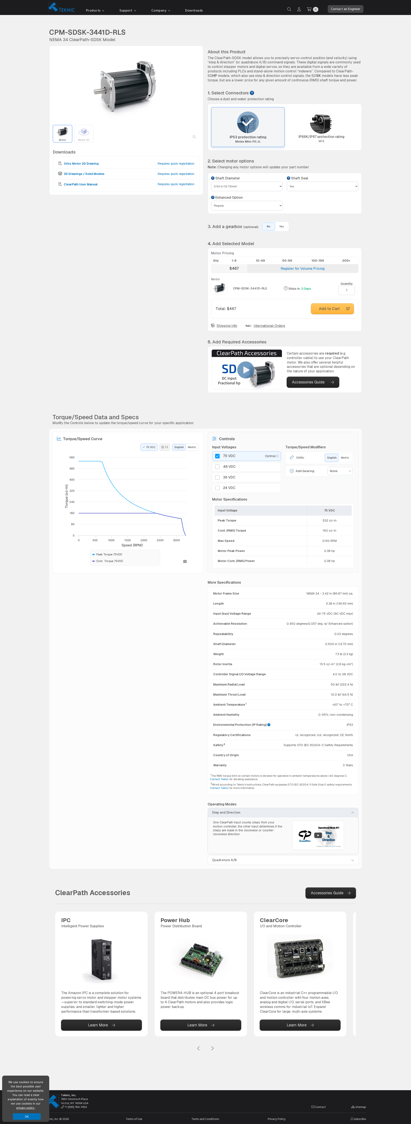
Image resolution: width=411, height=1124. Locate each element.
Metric (192, 447)
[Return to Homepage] (60, 8)
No (268, 226)
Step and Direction (226, 812)
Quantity (347, 284)
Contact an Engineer (345, 9)
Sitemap (360, 1107)
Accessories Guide (308, 382)
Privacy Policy (277, 1119)
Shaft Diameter (227, 178)
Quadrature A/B (224, 860)
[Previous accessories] (199, 1048)
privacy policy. (25, 1107)
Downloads (194, 10)
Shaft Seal (299, 178)
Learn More (98, 1025)
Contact (320, 1107)
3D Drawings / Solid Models (83, 174)
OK (27, 1116)
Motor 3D (83, 140)
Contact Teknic (219, 779)
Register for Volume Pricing (303, 268)
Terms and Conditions (205, 1119)
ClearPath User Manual (80, 184)
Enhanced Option (228, 197)
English (179, 447)
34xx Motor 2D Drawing (81, 163)
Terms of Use (134, 1119)
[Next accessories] (212, 1048)
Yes (281, 226)
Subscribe (359, 1119)
